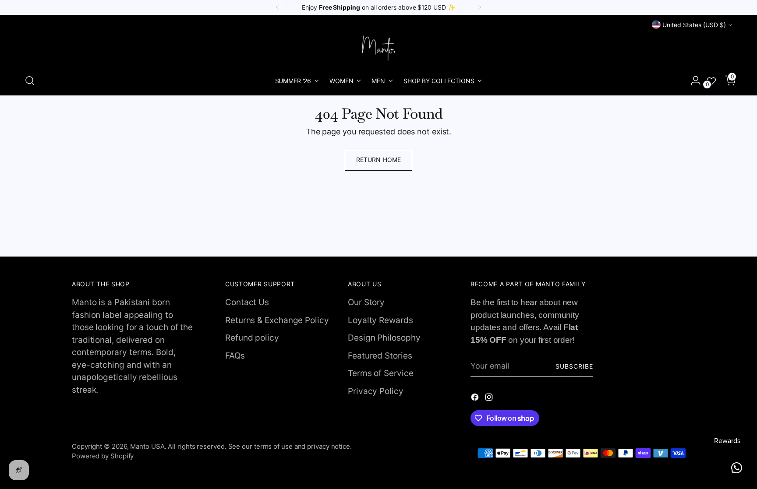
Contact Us (247, 302)
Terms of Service (381, 373)
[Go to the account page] (692, 80)
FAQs (235, 356)
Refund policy (252, 338)
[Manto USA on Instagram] (490, 399)
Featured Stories (380, 356)
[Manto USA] (378, 48)
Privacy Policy (375, 391)
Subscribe (574, 366)
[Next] (479, 7)
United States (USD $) (694, 24)
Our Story (366, 302)
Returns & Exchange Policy (277, 320)
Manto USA (147, 446)
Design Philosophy (384, 338)
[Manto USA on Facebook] (475, 399)
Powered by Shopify (103, 456)
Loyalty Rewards (380, 320)
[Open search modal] (30, 80)
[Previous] (277, 7)
